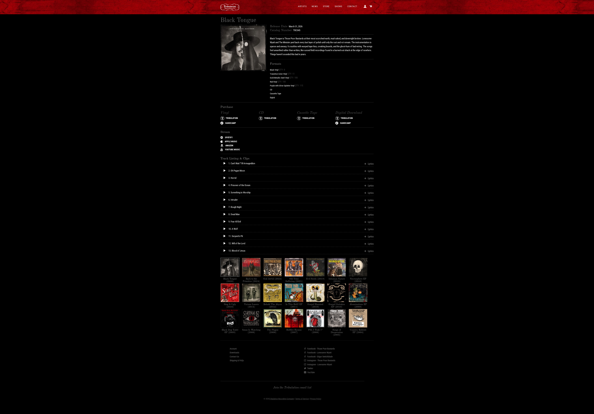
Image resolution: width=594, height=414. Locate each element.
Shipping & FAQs (237, 360)
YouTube (311, 372)
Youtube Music (232, 149)
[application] (221, 165)
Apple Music (230, 141)
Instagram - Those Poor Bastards (321, 360)
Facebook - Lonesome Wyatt (319, 352)
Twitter (310, 368)
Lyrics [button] (371, 163)
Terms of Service (302, 399)
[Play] (224, 163)
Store (326, 6)
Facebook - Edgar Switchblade (320, 356)
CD (271, 90)
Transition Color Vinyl (278, 74)
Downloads (234, 352)
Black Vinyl (274, 70)
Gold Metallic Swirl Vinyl (279, 78)
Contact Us (234, 356)
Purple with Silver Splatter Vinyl (282, 86)
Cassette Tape (275, 93)
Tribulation (231, 118)
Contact (352, 6)
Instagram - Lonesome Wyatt (319, 364)
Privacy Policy (315, 399)
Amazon (229, 145)
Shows (338, 6)
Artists (302, 6)
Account (233, 348)
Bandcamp (230, 123)
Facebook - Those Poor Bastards (321, 348)
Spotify (228, 137)
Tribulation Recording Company (281, 399)
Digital (272, 97)
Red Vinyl (273, 82)
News (315, 6)
